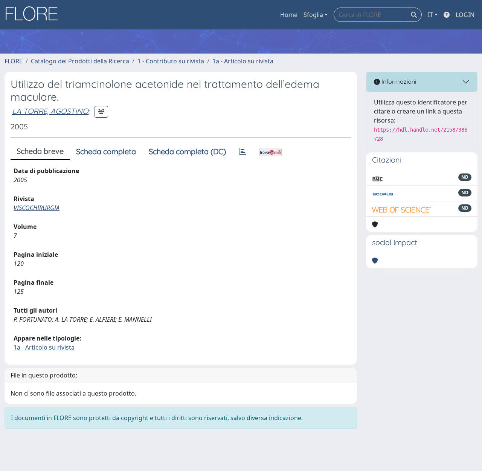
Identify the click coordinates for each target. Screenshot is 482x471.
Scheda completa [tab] (106, 151)
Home (288, 15)
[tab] (242, 152)
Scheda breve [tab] (40, 151)
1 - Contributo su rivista (170, 61)
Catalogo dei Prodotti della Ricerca (80, 61)
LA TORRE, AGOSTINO (50, 111)
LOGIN (465, 15)
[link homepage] (34, 15)
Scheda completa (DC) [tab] (187, 151)
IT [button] (430, 15)
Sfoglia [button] (313, 15)
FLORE (14, 61)
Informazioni (398, 81)
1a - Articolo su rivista (242, 61)
